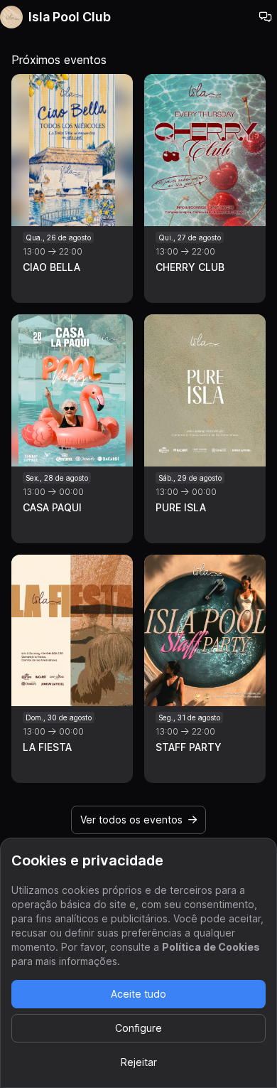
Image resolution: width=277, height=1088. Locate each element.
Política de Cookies (211, 947)
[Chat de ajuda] (265, 17)
